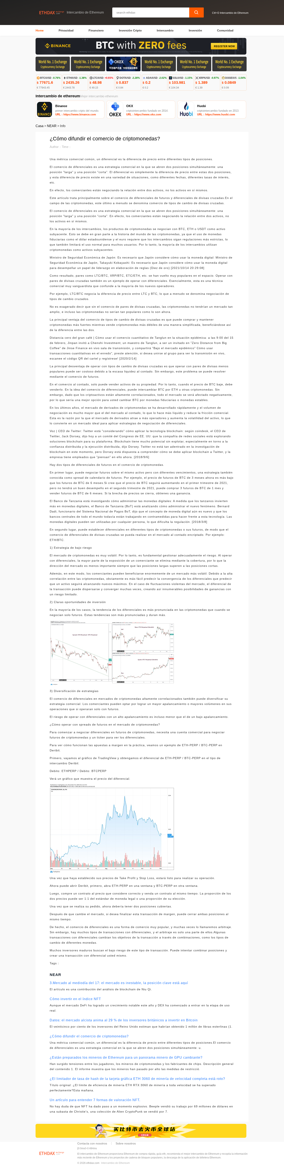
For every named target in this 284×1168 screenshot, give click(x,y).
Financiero (96, 30)
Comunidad (225, 30)
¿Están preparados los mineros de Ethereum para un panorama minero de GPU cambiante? (126, 1057)
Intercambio (165, 30)
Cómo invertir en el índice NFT (75, 999)
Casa (39, 126)
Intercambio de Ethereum (115, 1163)
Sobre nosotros (126, 1143)
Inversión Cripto (130, 30)
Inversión (195, 30)
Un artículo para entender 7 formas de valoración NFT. (95, 1100)
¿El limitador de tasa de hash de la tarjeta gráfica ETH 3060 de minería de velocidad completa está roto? (137, 1079)
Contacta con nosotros (92, 1143)
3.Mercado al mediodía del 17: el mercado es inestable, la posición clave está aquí (119, 983)
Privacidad (66, 30)
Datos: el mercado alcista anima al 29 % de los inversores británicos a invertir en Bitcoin (124, 1020)
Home (40, 30)
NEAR (52, 126)
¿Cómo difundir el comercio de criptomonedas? (89, 1036)
